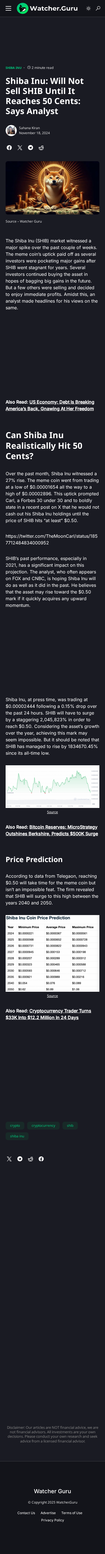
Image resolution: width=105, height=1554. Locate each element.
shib (70, 1125)
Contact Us (26, 1513)
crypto (15, 1125)
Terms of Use (71, 1513)
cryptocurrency (43, 1125)
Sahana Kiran (29, 128)
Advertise (48, 1513)
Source (52, 812)
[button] (8, 8)
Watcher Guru (52, 1491)
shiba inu (17, 1136)
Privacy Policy (52, 1520)
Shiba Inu (14, 68)
